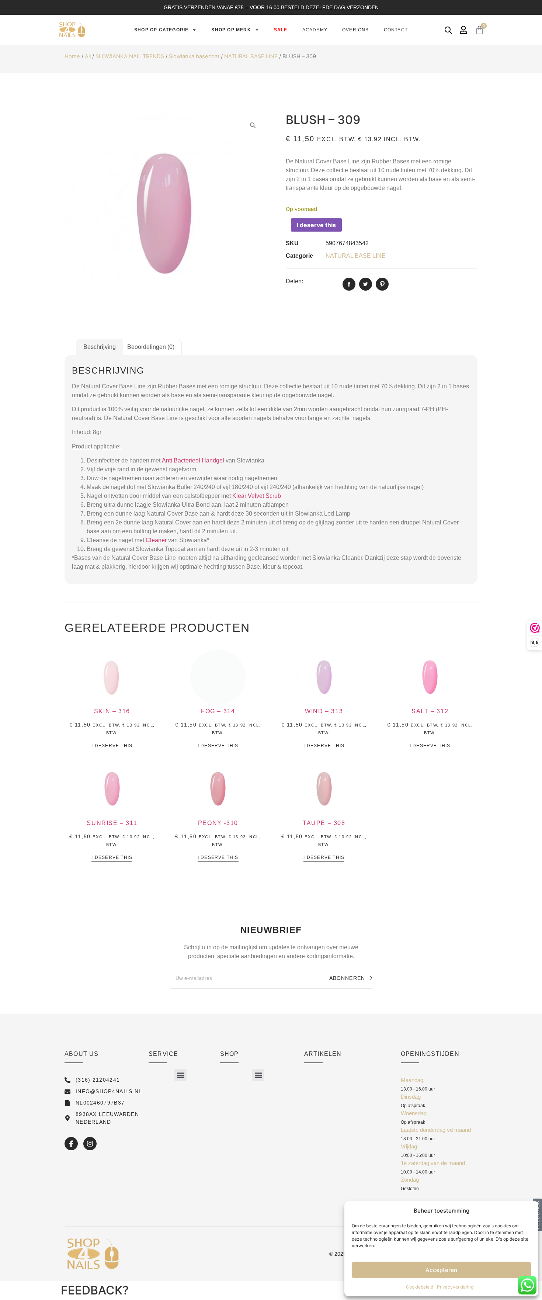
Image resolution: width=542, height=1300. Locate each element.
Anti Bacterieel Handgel (193, 460)
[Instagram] (90, 1143)
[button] (180, 1075)
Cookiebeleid (419, 1287)
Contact (396, 29)
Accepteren (441, 1269)
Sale (281, 29)
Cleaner (156, 540)
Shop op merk (231, 29)
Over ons (355, 29)
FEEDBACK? (95, 1290)
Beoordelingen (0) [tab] (150, 347)
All (88, 56)
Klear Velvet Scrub (256, 496)
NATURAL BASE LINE (251, 56)
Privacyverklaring (455, 1287)
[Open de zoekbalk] (448, 30)
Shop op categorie (161, 29)
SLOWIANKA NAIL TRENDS (129, 56)
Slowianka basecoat (194, 56)
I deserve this (316, 225)
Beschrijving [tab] (99, 347)
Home (72, 56)
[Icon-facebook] (71, 1143)
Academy (314, 29)
